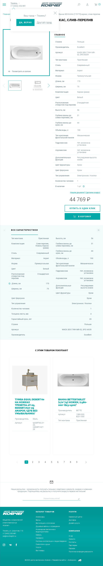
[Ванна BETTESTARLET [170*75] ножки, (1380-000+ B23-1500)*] (73, 406)
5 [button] (51, 462)
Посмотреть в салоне (21, 71)
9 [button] (76, 462)
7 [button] (64, 462)
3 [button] (39, 462)
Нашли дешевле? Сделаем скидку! (85, 192)
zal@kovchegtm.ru (9, 536)
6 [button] (57, 462)
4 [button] (45, 462)
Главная (6, 14)
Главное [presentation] (59, 35)
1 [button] (26, 462)
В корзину (84, 216)
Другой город (44, 22)
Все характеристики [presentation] (24, 230)
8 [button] (70, 462)
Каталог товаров (45, 512)
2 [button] (32, 462)
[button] (4, 86)
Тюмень (14, 3)
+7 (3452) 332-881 (18, 6)
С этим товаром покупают (51, 350)
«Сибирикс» (72, 560)
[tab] (59, 35)
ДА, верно (25, 22)
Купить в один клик (82, 208)
